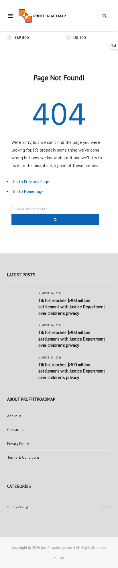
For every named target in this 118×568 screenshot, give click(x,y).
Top (60, 557)
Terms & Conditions (23, 457)
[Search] (101, 16)
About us (14, 416)
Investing (20, 506)
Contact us (15, 429)
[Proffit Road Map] (42, 16)
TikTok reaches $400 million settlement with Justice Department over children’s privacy (71, 307)
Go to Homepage (28, 191)
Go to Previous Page (31, 181)
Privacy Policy (18, 443)
